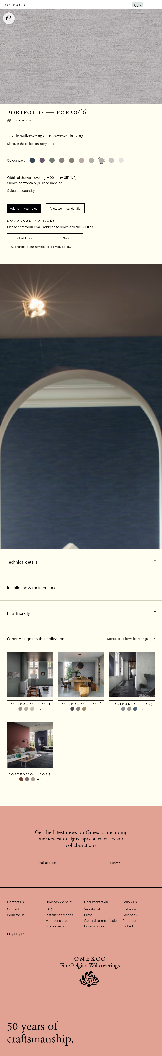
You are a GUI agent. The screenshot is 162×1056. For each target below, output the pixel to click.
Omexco (15, 4)
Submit (68, 238)
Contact (13, 909)
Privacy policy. (61, 247)
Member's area (56, 920)
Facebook (129, 915)
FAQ (48, 909)
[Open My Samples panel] (137, 4)
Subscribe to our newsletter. (30, 247)
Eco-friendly (21, 120)
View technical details (65, 208)
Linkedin (129, 926)
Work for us (15, 915)
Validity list (92, 909)
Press (88, 915)
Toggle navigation (153, 4)
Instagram (130, 909)
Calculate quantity (21, 190)
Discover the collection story (27, 144)
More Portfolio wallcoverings (127, 639)
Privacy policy (94, 926)
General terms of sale (100, 920)
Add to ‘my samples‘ (24, 208)
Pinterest (129, 920)
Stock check (54, 926)
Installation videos (59, 915)
